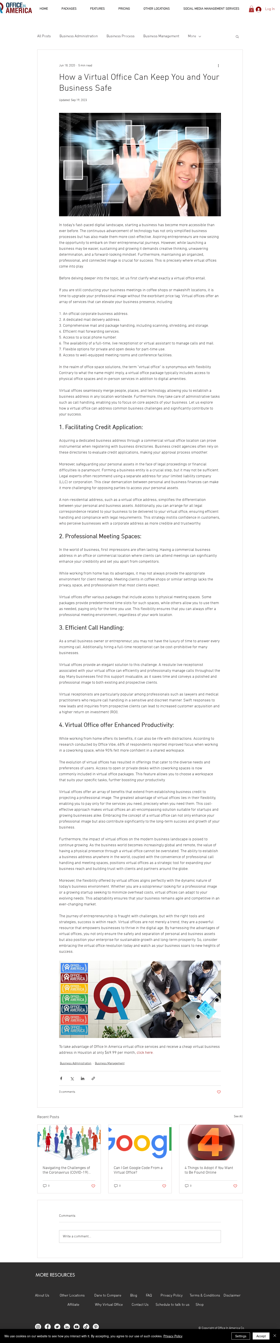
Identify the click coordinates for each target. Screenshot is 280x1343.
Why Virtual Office (108, 1305)
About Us (42, 1295)
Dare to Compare (107, 1295)
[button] (251, 9)
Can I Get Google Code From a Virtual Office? (138, 1170)
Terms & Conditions (205, 1295)
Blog (133, 1295)
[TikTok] (86, 1327)
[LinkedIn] (67, 1327)
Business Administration (79, 36)
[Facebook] (48, 1327)
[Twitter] (57, 1327)
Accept (261, 1336)
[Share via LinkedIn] (82, 1078)
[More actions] (218, 65)
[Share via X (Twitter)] (72, 1078)
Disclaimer (232, 1295)
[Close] (274, 1335)
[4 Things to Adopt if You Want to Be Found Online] (211, 1142)
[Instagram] (38, 1327)
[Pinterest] (96, 1327)
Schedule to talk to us (172, 1305)
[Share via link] (93, 1078)
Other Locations (72, 1295)
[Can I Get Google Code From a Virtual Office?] (140, 1142)
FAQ (153, 1295)
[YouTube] (77, 1327)
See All (238, 1116)
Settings (240, 1336)
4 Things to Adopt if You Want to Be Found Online (209, 1170)
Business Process (121, 36)
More (192, 36)
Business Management (161, 36)
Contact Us (144, 1305)
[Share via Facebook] (61, 1078)
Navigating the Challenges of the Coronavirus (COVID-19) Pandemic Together (66, 1170)
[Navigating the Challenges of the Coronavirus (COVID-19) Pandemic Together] (69, 1142)
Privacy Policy (175, 1295)
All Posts (44, 36)
